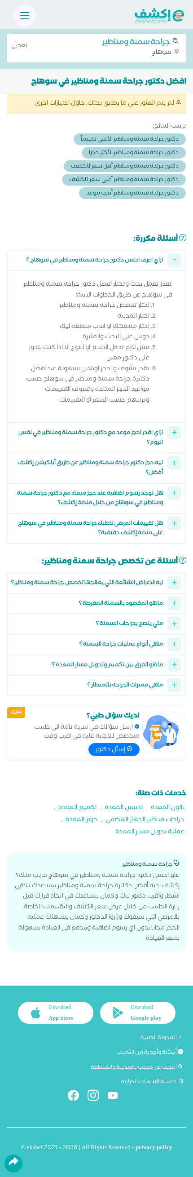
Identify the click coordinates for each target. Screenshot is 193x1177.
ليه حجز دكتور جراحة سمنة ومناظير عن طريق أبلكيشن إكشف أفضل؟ (90, 468)
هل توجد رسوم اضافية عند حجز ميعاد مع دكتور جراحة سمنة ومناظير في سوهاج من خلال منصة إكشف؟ (90, 499)
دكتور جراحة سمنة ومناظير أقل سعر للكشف (125, 167)
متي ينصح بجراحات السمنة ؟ (129, 624)
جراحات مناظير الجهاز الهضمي (144, 820)
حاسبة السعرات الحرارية (149, 1082)
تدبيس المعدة (124, 808)
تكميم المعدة (77, 808)
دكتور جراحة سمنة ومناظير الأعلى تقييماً (130, 140)
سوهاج (92, 47)
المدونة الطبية (159, 1038)
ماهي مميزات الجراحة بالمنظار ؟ (125, 686)
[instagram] (97, 1097)
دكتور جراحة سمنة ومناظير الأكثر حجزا (134, 153)
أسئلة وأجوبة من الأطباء (147, 1053)
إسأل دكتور (111, 750)
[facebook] (77, 1097)
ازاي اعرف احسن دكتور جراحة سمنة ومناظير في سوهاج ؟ (94, 261)
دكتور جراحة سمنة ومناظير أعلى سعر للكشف (124, 180)
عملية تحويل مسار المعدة (149, 832)
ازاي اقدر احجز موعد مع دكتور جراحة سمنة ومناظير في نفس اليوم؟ (90, 438)
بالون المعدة (167, 808)
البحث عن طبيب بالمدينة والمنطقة (134, 1068)
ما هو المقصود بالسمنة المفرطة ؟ (121, 604)
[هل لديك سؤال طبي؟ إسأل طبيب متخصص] (161, 732)
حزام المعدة (82, 820)
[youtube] (116, 1097)
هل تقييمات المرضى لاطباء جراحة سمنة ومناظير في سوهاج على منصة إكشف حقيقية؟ (90, 529)
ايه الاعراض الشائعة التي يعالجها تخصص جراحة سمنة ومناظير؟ (87, 583)
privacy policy (154, 1148)
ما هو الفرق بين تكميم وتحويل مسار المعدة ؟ (107, 665)
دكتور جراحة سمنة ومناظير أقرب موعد (132, 194)
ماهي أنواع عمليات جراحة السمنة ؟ (121, 645)
